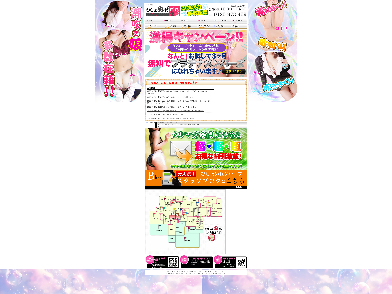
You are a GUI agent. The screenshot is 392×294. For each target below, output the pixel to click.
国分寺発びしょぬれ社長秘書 (175, 209)
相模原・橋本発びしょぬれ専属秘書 (160, 226)
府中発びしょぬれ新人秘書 (173, 214)
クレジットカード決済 (211, 273)
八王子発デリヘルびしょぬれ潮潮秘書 (196, 10)
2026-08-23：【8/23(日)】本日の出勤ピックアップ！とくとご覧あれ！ (173, 107)
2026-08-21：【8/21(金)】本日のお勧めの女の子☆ (165, 114)
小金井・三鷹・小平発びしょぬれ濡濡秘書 (181, 209)
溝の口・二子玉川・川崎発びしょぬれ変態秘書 (190, 228)
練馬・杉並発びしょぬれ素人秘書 (192, 203)
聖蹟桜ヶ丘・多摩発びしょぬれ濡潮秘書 (171, 220)
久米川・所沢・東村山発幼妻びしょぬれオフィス (174, 199)
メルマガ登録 (179, 273)
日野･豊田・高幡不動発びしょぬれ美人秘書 (164, 215)
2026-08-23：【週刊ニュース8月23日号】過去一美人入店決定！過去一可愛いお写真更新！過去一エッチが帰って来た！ (179, 102)
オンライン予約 (170, 273)
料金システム (198, 271)
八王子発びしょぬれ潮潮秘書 (155, 214)
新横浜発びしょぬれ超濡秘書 (186, 238)
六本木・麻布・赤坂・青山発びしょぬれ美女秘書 (201, 217)
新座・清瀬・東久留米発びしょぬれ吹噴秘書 (184, 197)
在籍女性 (182, 271)
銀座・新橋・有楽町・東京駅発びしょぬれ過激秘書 (209, 211)
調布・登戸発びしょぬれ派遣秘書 (187, 213)
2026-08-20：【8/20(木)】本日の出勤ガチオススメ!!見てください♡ (172, 118)
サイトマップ (222, 273)
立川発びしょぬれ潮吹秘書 (165, 208)
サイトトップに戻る (164, 126)
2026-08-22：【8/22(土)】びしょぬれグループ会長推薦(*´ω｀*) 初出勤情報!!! (175, 111)
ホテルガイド (224, 271)
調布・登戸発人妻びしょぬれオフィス (184, 215)
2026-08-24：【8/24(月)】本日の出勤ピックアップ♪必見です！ (170, 97)
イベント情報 (208, 271)
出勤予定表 (190, 271)
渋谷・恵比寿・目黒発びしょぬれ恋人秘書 (198, 217)
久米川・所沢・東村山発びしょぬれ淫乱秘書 (173, 202)
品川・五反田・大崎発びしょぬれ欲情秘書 (202, 221)
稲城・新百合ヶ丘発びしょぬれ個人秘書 (178, 219)
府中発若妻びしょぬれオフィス (177, 214)
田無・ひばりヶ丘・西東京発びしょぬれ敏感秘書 (181, 204)
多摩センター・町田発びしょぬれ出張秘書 (166, 219)
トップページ (167, 271)
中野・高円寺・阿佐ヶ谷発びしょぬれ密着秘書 (196, 209)
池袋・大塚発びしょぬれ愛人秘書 (197, 202)
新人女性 (176, 271)
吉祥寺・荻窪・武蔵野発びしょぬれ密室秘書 (185, 210)
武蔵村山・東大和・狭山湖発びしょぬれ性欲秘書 (168, 203)
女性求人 (216, 271)
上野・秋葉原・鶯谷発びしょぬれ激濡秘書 (209, 202)
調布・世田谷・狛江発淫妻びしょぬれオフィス (182, 217)
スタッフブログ (189, 273)
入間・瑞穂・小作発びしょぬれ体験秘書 (165, 199)
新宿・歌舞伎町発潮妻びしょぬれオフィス (199, 213)
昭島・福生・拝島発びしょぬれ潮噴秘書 (161, 207)
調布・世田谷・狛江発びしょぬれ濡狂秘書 (194, 220)
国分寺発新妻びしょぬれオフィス (176, 211)
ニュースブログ (199, 273)
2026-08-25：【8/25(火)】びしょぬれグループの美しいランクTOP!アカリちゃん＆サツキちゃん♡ (180, 92)
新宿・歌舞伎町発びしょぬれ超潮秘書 (200, 208)
